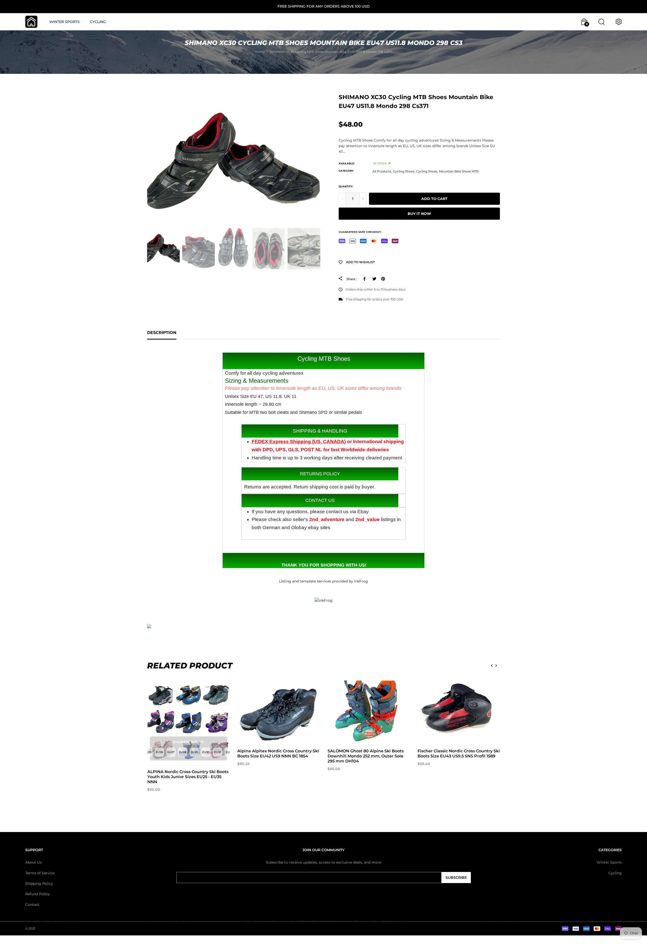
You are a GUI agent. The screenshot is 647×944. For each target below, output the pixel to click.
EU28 (182, 752)
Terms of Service (40, 873)
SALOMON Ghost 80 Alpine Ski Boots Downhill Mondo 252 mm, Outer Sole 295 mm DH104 (366, 756)
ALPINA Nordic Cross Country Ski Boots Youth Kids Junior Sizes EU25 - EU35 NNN (187, 776)
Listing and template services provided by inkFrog (323, 581)
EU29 (194, 752)
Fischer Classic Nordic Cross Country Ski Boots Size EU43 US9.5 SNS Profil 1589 (459, 753)
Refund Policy (37, 894)
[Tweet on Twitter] (374, 278)
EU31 (217, 752)
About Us (33, 862)
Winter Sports (609, 862)
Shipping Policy (39, 883)
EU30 (206, 752)
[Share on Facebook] (365, 278)
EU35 (229, 752)
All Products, (382, 171)
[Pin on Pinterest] (383, 278)
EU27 (171, 752)
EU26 (159, 752)
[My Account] (619, 21)
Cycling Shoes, (404, 171)
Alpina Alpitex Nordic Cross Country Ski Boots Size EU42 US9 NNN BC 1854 (278, 753)
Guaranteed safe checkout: (360, 232)
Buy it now (419, 213)
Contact (32, 904)
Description (161, 332)
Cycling (615, 873)
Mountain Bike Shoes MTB (458, 171)
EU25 (147, 752)
